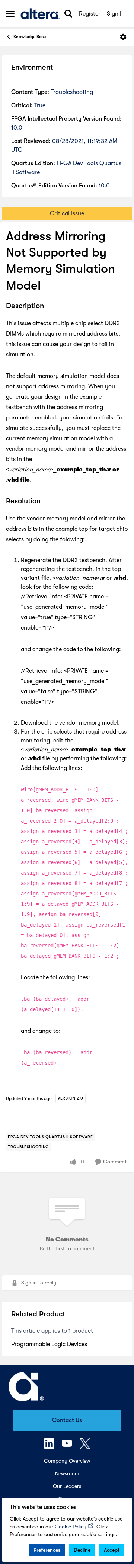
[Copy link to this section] (49, 306)
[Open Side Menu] (10, 13)
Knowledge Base (29, 36)
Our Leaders (67, 1486)
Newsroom (67, 1473)
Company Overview (67, 1461)
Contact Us (67, 1420)
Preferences (47, 1550)
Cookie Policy (70, 1526)
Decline (82, 1550)
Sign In (116, 13)
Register (89, 13)
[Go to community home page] (40, 14)
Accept (111, 1550)
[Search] (68, 13)
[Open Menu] (123, 37)
